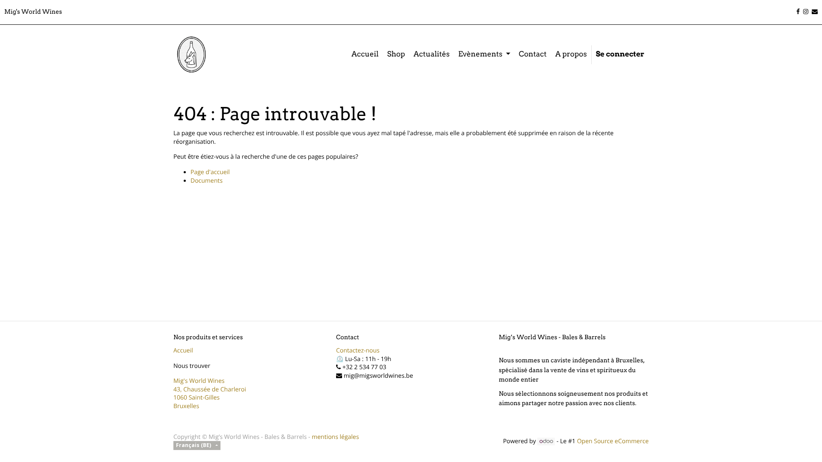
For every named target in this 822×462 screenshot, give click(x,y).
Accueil (183, 350)
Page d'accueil (210, 172)
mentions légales (335, 437)
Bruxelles (186, 406)
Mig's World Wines (199, 381)
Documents (207, 181)
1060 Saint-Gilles (196, 398)
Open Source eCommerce (613, 441)
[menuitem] (365, 54)
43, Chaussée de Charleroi (209, 389)
